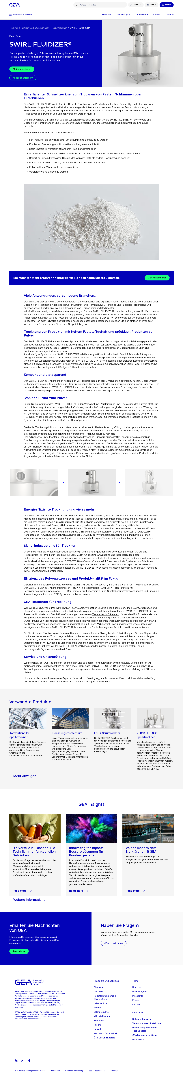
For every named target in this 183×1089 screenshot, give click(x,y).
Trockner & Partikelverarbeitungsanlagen (29, 28)
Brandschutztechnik (92, 558)
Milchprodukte (101, 1012)
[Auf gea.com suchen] (77, 4)
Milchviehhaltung (102, 1016)
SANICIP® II (107, 587)
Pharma (97, 1024)
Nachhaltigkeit (139, 991)
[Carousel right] (119, 482)
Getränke (98, 991)
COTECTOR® (72, 561)
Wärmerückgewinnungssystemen (42, 538)
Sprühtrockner (60, 28)
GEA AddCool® (89, 534)
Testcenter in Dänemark (105, 614)
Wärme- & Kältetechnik (105, 1033)
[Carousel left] (63, 482)
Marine (97, 1007)
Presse (135, 1000)
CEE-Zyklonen (62, 594)
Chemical (98, 987)
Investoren (137, 995)
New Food (99, 1020)
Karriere (136, 1004)
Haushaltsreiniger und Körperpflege (105, 997)
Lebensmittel (100, 1003)
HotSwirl (75, 587)
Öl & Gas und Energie (104, 1037)
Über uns (136, 987)
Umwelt (98, 1029)
